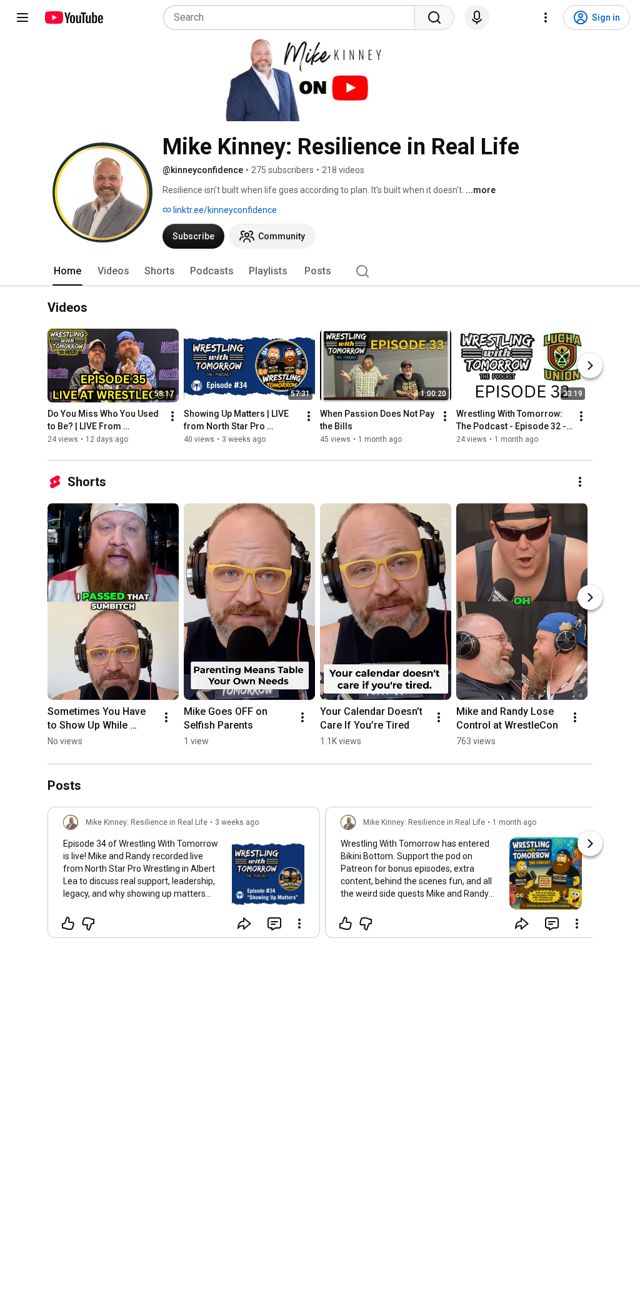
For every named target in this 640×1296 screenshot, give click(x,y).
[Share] (244, 923)
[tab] (67, 271)
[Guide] (22, 17)
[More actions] (172, 416)
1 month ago (514, 822)
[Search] (434, 17)
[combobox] (293, 17)
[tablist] (320, 271)
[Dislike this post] (88, 924)
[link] (183, 876)
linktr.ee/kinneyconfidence (224, 210)
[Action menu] (299, 923)
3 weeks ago (237, 822)
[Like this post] (68, 924)
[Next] (590, 365)
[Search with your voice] (476, 17)
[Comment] (274, 923)
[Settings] (545, 17)
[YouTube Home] (73, 17)
